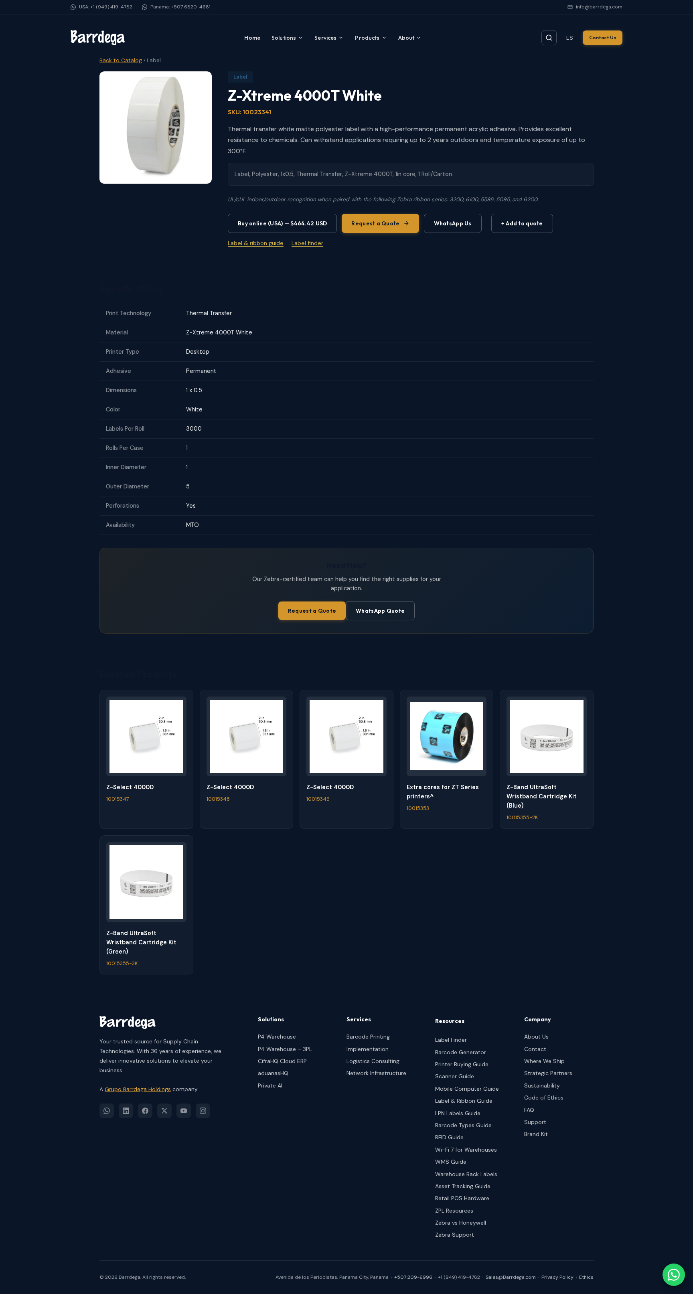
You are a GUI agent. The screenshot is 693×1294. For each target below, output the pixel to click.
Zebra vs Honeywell (460, 1222)
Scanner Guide (454, 1076)
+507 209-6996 (413, 1277)
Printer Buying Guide (461, 1064)
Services (325, 37)
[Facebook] (145, 1111)
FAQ (529, 1110)
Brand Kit (536, 1134)
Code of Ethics (543, 1097)
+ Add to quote (522, 223)
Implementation (367, 1049)
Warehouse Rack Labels (466, 1174)
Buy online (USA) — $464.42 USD (282, 223)
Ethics (586, 1277)
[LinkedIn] (126, 1111)
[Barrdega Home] (98, 37)
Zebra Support (454, 1234)
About (406, 37)
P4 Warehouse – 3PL (285, 1049)
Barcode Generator (460, 1052)
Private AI (270, 1085)
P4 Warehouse (277, 1036)
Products (367, 37)
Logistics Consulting (372, 1061)
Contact (535, 1049)
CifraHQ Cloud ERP (282, 1061)
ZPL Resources (454, 1210)
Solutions (284, 37)
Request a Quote (375, 223)
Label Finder (451, 1039)
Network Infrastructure (376, 1073)
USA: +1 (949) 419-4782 (105, 7)
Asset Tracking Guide (462, 1186)
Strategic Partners (548, 1073)
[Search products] (549, 37)
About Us (536, 1036)
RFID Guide (449, 1137)
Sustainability (542, 1085)
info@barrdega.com (599, 7)
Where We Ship (544, 1061)
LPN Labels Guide (457, 1113)
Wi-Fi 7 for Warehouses (466, 1149)
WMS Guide (450, 1161)
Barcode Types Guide (463, 1125)
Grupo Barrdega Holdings (138, 1089)
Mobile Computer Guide (467, 1088)
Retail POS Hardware (462, 1198)
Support (535, 1122)
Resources (449, 1021)
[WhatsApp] (106, 1111)
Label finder (307, 243)
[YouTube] (183, 1111)
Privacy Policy (557, 1277)
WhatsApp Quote (380, 610)
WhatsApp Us (453, 223)
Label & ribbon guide (256, 243)
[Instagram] (203, 1111)
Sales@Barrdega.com (511, 1277)
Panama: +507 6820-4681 (180, 7)
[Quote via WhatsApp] (674, 1275)
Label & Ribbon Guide (463, 1100)
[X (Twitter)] (164, 1111)
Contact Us (602, 37)
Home (252, 37)
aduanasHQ (273, 1073)
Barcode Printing (368, 1036)
